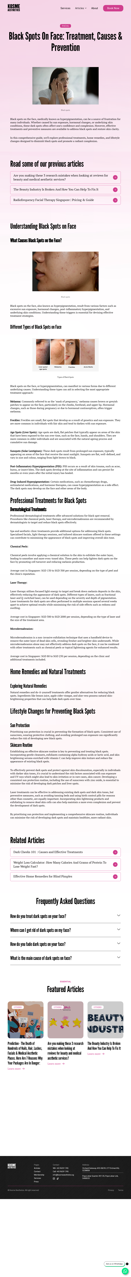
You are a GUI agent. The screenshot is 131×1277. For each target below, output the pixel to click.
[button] (81, 8)
